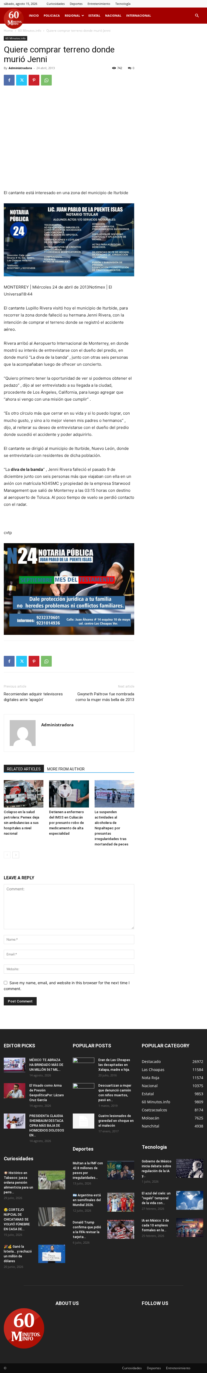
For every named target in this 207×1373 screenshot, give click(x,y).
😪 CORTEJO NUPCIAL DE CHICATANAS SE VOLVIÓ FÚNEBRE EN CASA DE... (17, 1219)
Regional (72, 15)
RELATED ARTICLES (24, 769)
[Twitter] (21, 80)
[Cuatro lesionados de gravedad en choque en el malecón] (83, 1121)
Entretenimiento (99, 4)
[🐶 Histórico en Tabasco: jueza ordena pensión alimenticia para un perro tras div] (51, 1180)
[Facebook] (9, 80)
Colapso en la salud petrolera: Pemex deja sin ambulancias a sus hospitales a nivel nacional (21, 822)
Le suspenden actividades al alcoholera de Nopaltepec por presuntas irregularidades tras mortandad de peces (111, 828)
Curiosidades (56, 4)
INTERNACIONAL (138, 15)
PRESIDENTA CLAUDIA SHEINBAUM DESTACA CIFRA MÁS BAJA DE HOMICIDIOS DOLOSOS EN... (46, 1125)
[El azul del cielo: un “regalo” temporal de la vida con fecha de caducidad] (189, 1200)
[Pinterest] (34, 80)
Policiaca (52, 15)
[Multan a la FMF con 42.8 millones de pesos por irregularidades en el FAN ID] (120, 1170)
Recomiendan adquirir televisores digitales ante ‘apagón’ (33, 697)
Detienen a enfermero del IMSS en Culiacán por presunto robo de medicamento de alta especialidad (66, 822)
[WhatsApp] (46, 80)
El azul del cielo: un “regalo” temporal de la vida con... (156, 1198)
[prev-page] (7, 855)
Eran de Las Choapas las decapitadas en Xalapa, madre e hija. (114, 1065)
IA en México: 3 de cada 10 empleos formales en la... (155, 1225)
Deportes (76, 4)
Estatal (94, 15)
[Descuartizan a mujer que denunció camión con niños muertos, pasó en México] (83, 1090)
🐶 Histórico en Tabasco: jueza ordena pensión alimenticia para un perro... (18, 1182)
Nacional (113, 15)
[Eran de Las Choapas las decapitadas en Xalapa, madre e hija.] (83, 1065)
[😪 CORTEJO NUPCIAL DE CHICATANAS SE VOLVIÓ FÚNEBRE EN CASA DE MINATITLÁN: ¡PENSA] (51, 1216)
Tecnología (122, 4)
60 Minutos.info (29, 30)
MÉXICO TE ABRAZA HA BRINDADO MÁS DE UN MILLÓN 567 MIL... (46, 1065)
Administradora (20, 68)
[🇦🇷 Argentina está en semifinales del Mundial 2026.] (120, 1202)
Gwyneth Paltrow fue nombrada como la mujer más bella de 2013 (104, 697)
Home (8, 30)
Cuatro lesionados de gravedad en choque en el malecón (116, 1120)
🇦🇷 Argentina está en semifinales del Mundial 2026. (87, 1200)
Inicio (34, 15)
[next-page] (15, 855)
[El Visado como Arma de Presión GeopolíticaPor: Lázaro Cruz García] (14, 1090)
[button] (196, 15)
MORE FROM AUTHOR (66, 769)
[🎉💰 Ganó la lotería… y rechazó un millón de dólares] (51, 1253)
